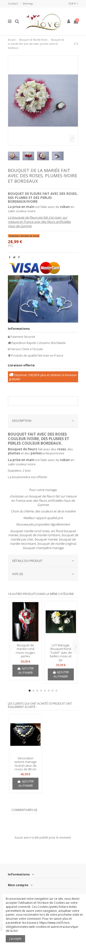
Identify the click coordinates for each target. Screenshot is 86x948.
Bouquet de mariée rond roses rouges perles (25, 650)
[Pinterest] (19, 257)
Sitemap (27, 3)
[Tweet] (14, 257)
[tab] (43, 421)
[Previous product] (75, 43)
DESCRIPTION (21, 420)
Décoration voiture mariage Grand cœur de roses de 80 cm (25, 763)
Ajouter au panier (26, 670)
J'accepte (15, 939)
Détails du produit (27, 561)
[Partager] (10, 257)
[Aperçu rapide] (25, 640)
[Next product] (77, 43)
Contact (13, 3)
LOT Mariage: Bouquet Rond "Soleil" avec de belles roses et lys (60, 652)
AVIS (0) (17, 574)
